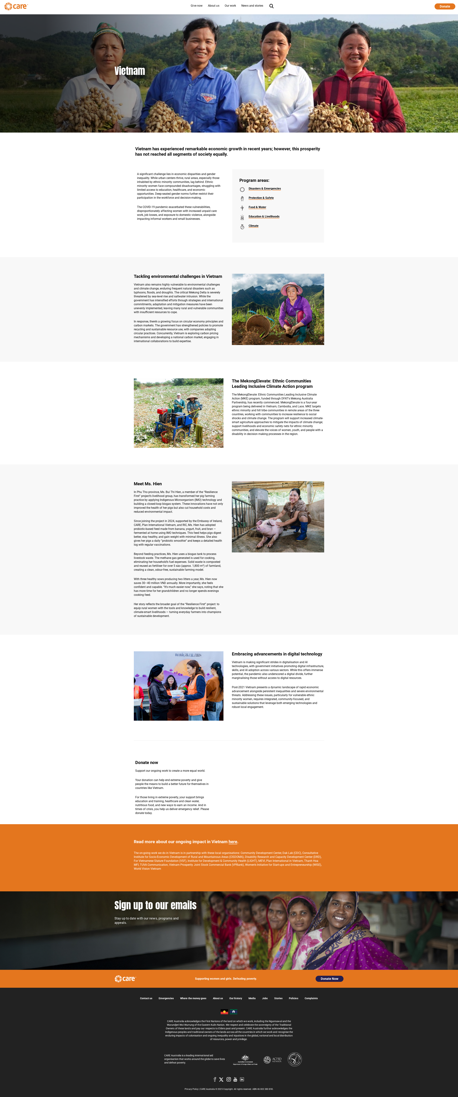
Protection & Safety (261, 198)
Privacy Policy (191, 1089)
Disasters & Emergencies (265, 188)
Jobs (265, 998)
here (233, 841)
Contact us (146, 998)
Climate (254, 225)
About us (218, 998)
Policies (293, 998)
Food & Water (257, 207)
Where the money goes (193, 998)
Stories (278, 998)
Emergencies (166, 998)
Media (252, 998)
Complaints (311, 998)
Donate (445, 6)
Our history (235, 998)
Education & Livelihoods (264, 216)
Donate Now (329, 979)
